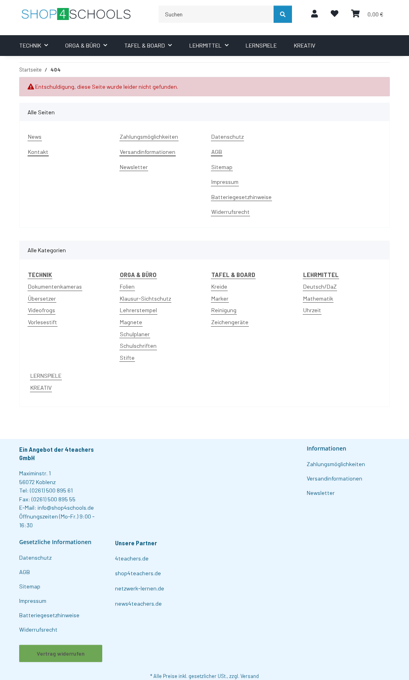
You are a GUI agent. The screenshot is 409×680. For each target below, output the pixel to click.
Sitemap (221, 167)
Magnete (131, 322)
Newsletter (134, 167)
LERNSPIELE (46, 375)
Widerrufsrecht (230, 211)
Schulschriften (138, 345)
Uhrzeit (312, 310)
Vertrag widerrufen (61, 653)
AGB (216, 151)
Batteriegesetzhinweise (241, 196)
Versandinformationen (147, 151)
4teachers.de (132, 558)
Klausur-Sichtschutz (145, 298)
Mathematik (318, 298)
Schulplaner (135, 334)
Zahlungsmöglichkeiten (149, 136)
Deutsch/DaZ (320, 286)
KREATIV (41, 387)
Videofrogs (41, 310)
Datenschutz (227, 136)
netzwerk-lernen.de (139, 588)
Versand (249, 676)
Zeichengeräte (229, 322)
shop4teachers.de (138, 573)
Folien (127, 286)
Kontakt (38, 151)
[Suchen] (283, 14)
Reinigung (223, 310)
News (35, 136)
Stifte (127, 357)
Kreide (219, 286)
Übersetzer (42, 298)
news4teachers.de (138, 603)
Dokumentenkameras (55, 286)
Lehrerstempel (138, 310)
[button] (314, 14)
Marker (219, 298)
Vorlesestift (42, 322)
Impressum (224, 181)
